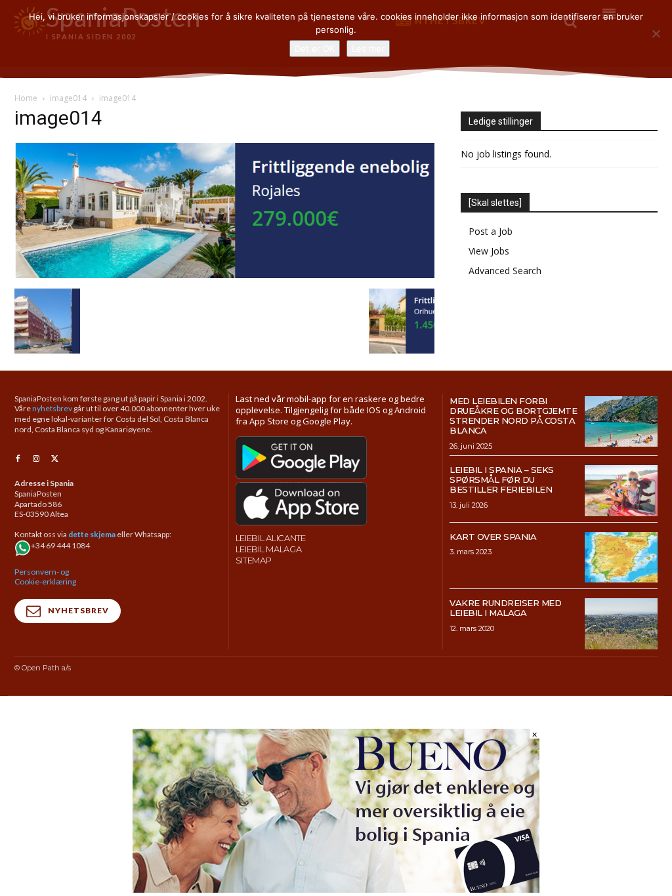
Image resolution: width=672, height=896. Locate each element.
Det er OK (315, 48)
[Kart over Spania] (621, 557)
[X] (54, 459)
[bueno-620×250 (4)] (336, 889)
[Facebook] (18, 459)
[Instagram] (36, 459)
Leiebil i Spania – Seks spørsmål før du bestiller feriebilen (502, 479)
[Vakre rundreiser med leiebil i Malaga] (621, 623)
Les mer (368, 48)
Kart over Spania (493, 536)
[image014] (224, 274)
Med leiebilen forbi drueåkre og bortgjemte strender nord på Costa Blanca (513, 416)
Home (25, 98)
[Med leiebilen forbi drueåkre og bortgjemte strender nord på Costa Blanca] (621, 421)
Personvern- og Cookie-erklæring (45, 577)
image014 (68, 98)
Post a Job (491, 231)
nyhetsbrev (52, 408)
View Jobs (489, 251)
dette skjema (92, 534)
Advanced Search (505, 270)
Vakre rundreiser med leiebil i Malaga (505, 608)
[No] (655, 33)
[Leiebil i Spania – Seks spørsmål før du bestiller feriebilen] (621, 490)
